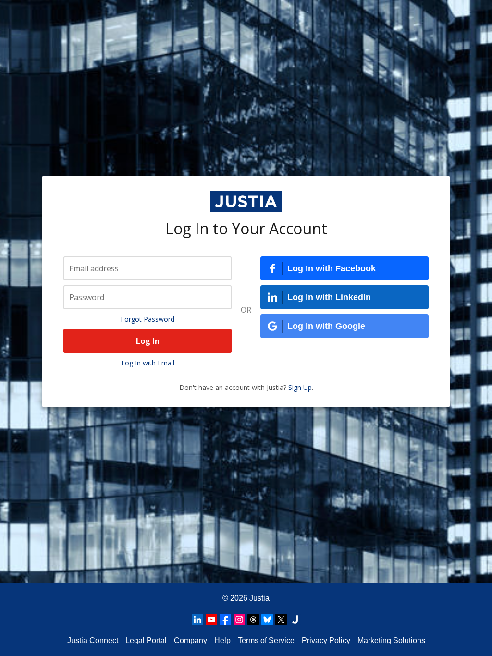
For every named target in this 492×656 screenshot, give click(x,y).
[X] (281, 619)
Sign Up (300, 387)
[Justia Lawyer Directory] (295, 619)
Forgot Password (147, 319)
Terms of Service (266, 640)
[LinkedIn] (197, 619)
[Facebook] (225, 619)
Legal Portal (146, 640)
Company (190, 640)
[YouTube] (211, 619)
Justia (259, 598)
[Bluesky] (267, 619)
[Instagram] (239, 619)
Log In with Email (147, 362)
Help (222, 640)
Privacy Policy (326, 640)
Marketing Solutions (391, 640)
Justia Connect (92, 640)
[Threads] (253, 619)
